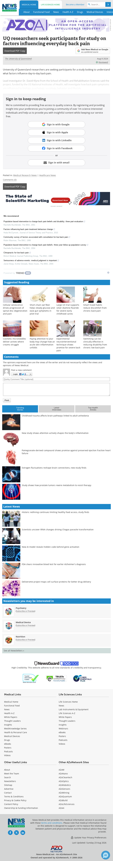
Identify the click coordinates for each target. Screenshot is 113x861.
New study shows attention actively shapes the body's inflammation (55, 433)
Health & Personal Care (15, 732)
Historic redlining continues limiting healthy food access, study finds (55, 512)
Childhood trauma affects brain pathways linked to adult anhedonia (55, 415)
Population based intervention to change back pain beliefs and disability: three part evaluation (43, 221)
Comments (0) (9, 179)
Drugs (7, 740)
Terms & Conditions (14, 796)
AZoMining (64, 792)
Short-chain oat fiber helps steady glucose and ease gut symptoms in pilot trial (42, 309)
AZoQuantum (65, 796)
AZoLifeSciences (66, 804)
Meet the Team (11, 773)
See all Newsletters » (14, 650)
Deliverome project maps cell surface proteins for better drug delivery (56, 581)
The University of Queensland (18, 58)
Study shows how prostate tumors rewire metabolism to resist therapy (56, 485)
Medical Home (29, 4)
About (7, 769)
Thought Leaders (12, 720)
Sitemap (8, 785)
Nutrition (20, 636)
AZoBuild (63, 800)
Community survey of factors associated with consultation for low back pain (36, 237)
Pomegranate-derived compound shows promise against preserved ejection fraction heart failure (66, 452)
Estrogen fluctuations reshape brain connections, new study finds (54, 467)
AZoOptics (64, 781)
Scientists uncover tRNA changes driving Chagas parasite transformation (58, 529)
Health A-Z (9, 713)
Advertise (8, 788)
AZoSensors (64, 788)
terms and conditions (51, 822)
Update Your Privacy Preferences (90, 837)
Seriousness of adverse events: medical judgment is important (30, 260)
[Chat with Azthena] (105, 855)
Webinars (63, 728)
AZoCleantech (65, 777)
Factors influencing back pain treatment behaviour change (28, 229)
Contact (8, 792)
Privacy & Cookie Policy (15, 800)
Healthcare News (47, 175)
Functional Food (12, 705)
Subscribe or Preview (25, 611)
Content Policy (11, 804)
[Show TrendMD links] (108, 272)
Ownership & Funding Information (21, 808)
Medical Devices (12, 736)
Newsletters (10, 781)
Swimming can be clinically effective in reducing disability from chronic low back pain (95, 343)
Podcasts (8, 751)
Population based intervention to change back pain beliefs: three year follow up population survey (45, 245)
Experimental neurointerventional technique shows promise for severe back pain (68, 344)
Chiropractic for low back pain (16, 253)
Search (7, 777)
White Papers (10, 717)
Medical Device (23, 622)
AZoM (61, 769)
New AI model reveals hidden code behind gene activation (50, 546)
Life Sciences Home (50, 4)
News (7, 709)
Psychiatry (21, 608)
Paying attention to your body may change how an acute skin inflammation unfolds (42, 343)
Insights (8, 724)
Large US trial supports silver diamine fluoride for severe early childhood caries (67, 309)
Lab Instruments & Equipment (73, 709)
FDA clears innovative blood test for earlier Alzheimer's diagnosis (54, 564)
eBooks (7, 743)
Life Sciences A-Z (67, 713)
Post (7, 400)
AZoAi (61, 808)
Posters (7, 747)
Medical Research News (25, 175)
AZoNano (63, 773)
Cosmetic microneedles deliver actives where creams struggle (14, 341)
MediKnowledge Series (15, 728)
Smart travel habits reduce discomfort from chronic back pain (95, 307)
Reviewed (103, 62)
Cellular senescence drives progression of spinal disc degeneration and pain (15, 309)
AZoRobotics (65, 785)
